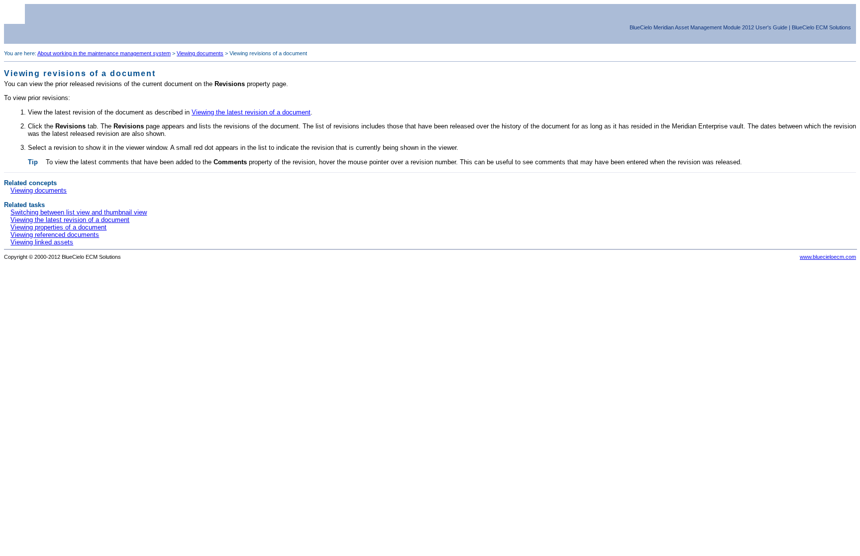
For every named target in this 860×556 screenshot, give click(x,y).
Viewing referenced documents (54, 234)
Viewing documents (200, 53)
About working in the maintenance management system (104, 53)
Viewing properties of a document (58, 227)
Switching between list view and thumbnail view (78, 212)
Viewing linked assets (41, 242)
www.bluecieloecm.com (828, 257)
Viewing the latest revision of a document (251, 112)
